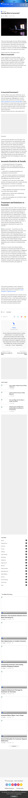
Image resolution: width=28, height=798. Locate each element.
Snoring (2, 576)
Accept (14, 796)
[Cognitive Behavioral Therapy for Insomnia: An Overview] (14, 679)
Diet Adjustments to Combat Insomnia (13, 641)
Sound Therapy (4, 579)
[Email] (25, 316)
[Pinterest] (21, 316)
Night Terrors (4, 563)
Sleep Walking (4, 574)
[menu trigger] (26, 5)
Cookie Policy (18, 793)
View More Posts (14, 329)
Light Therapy (4, 554)
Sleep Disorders (4, 568)
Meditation (3, 560)
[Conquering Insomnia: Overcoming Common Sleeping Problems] (14, 654)
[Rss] (21, 784)
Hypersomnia (4, 543)
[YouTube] (18, 784)
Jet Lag (2, 549)
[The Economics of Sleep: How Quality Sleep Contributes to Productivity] (4, 409)
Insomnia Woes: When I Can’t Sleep (12, 715)
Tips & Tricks (3, 582)
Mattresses (3, 557)
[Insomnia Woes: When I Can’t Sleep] (14, 705)
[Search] (23, 5)
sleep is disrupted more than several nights (11, 101)
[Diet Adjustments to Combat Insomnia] (14, 630)
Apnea (2, 540)
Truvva (6, 15)
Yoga (2, 585)
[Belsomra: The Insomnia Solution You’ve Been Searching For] (14, 605)
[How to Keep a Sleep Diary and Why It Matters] (4, 387)
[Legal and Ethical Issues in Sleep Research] (4, 394)
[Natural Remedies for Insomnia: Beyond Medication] (14, 728)
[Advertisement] (14, 80)
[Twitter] (18, 316)
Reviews (3, 565)
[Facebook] (14, 316)
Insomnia (4, 11)
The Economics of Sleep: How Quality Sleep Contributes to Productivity (16, 408)
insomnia (9, 312)
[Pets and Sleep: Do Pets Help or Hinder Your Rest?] (4, 401)
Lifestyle (3, 551)
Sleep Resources (4, 571)
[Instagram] (15, 784)
